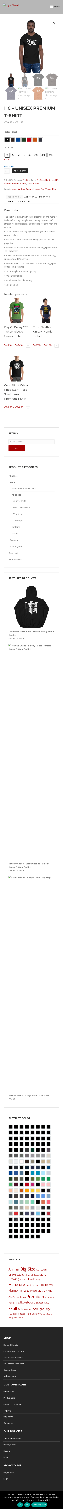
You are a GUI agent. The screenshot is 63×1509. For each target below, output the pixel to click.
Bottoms (16, 527)
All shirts (16, 494)
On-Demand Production (14, 1363)
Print (24, 183)
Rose (11, 1302)
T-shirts (26, 180)
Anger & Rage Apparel (22, 189)
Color (7, 132)
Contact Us (8, 1423)
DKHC (42, 1274)
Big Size (40, 180)
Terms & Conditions (12, 1438)
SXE (15, 1314)
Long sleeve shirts (21, 507)
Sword (11, 1314)
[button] (54, 23)
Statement (28, 1309)
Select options (28, 346)
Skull (12, 1308)
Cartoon (41, 1269)
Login (6, 1478)
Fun (30, 1279)
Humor (13, 1290)
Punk (47, 1297)
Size (7, 147)
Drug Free (24, 1279)
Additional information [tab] (38, 197)
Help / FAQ (8, 1416)
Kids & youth (16, 546)
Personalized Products (14, 1351)
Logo (26, 1290)
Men (12, 482)
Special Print (33, 183)
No (27, 1504)
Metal (33, 1290)
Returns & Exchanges (13, 1404)
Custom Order (10, 1370)
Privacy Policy (10, 1444)
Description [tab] (14, 197)
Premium (16, 183)
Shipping (7, 1410)
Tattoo (21, 1313)
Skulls (20, 1309)
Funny (36, 1279)
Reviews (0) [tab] (24, 201)
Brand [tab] (11, 201)
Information (9, 1391)
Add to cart (20, 171)
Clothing (13, 476)
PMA (23, 1297)
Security (7, 1451)
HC (56, 180)
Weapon (18, 1317)
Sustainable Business (13, 1357)
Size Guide (9, 166)
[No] (59, 1499)
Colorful (12, 1274)
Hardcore (49, 180)
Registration (9, 1472)
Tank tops (18, 520)
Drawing (13, 1279)
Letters (7, 183)
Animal (14, 1269)
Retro (52, 1297)
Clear (6, 159)
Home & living (15, 559)
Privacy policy (39, 1504)
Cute (19, 1275)
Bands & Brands (11, 1345)
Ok (20, 1504)
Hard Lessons (32, 1285)
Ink (21, 1290)
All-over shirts (19, 501)
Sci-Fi (17, 1303)
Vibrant (42, 1314)
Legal (6, 1457)
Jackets (15, 533)
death (30, 1275)
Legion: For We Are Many (45, 189)
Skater (39, 1302)
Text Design (32, 1313)
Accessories (14, 553)
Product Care (9, 1398)
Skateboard (27, 1302)
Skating (46, 1303)
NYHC (48, 1290)
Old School (14, 1297)
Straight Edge (42, 1309)
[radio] (7, 139)
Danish (25, 1275)
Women (14, 540)
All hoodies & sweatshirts (24, 488)
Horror (49, 1285)
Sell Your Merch (10, 1376)
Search (16, 448)
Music (41, 1290)
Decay (36, 1275)
